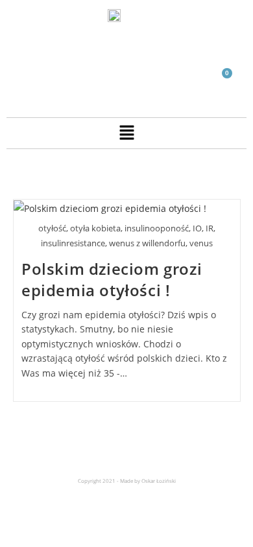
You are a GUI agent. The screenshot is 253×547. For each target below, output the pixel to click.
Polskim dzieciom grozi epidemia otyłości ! (111, 279)
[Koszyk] (221, 81)
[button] (126, 132)
